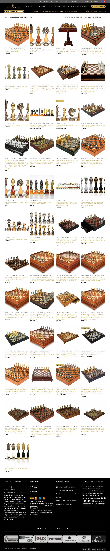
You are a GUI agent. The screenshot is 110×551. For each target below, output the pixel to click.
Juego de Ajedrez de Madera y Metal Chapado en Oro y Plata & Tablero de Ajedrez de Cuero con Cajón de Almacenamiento (66, 241)
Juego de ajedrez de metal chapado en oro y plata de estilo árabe (16, 87)
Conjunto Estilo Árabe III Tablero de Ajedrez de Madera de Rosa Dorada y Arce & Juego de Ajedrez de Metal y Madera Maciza (66, 317)
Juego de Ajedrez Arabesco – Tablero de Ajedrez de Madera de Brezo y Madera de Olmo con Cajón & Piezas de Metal (93, 279)
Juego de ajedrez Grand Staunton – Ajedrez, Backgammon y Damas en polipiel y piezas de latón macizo (66, 391)
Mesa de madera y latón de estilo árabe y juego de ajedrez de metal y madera (67, 50)
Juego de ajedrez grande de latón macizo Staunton (67, 126)
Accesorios (71, 6)
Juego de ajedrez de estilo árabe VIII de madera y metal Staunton (16, 50)
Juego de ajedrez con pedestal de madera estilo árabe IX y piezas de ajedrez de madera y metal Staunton (66, 354)
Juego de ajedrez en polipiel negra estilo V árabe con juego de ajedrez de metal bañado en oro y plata (67, 162)
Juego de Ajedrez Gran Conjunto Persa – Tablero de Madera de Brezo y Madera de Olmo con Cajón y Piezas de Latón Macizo (42, 279)
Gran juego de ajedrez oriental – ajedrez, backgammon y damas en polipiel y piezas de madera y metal (16, 391)
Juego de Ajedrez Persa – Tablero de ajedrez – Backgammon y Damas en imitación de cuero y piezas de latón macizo (91, 163)
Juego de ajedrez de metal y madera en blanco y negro (16, 469)
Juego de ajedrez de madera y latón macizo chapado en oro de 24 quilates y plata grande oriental (67, 203)
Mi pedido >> (102, 11)
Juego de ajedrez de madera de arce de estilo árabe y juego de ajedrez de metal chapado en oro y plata (16, 354)
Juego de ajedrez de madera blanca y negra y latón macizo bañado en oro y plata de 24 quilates (92, 203)
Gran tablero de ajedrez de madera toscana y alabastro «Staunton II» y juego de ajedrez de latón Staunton (42, 354)
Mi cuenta (86, 1)
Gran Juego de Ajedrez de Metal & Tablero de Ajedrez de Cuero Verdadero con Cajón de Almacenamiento (93, 240)
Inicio (5, 17)
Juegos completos (31, 6)
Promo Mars (92, 11)
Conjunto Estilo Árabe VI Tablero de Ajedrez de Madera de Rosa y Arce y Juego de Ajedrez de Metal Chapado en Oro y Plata (41, 317)
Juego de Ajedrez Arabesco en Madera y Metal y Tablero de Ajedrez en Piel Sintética (16, 279)
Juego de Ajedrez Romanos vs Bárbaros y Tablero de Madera (93, 126)
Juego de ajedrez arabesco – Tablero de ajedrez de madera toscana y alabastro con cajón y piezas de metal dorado (41, 391)
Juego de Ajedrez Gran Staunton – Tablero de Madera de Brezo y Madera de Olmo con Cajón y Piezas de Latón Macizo (68, 279)
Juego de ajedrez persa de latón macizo (16, 239)
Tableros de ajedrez (59, 6)
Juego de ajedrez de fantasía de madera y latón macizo (41, 239)
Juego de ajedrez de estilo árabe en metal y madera (42, 50)
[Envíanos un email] (36, 487)
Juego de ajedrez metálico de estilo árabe (16, 125)
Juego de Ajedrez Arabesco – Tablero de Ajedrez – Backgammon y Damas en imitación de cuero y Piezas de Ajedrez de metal (93, 392)
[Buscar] (88, 6)
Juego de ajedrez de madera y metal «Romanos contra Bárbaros (40, 202)
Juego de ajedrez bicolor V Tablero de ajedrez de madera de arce (92, 353)
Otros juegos (81, 6)
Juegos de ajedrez (45, 6)
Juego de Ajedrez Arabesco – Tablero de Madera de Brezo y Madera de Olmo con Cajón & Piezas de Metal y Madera (16, 316)
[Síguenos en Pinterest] (104, 1)
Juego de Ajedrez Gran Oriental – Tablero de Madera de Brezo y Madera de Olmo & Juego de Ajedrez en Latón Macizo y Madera (42, 89)
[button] (98, 6)
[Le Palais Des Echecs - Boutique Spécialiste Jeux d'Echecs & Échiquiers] (13, 6)
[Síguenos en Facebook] (102, 1)
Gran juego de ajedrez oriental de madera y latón (16, 202)
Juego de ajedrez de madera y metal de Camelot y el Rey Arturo (41, 126)
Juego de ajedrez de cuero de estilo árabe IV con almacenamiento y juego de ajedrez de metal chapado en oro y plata (93, 51)
